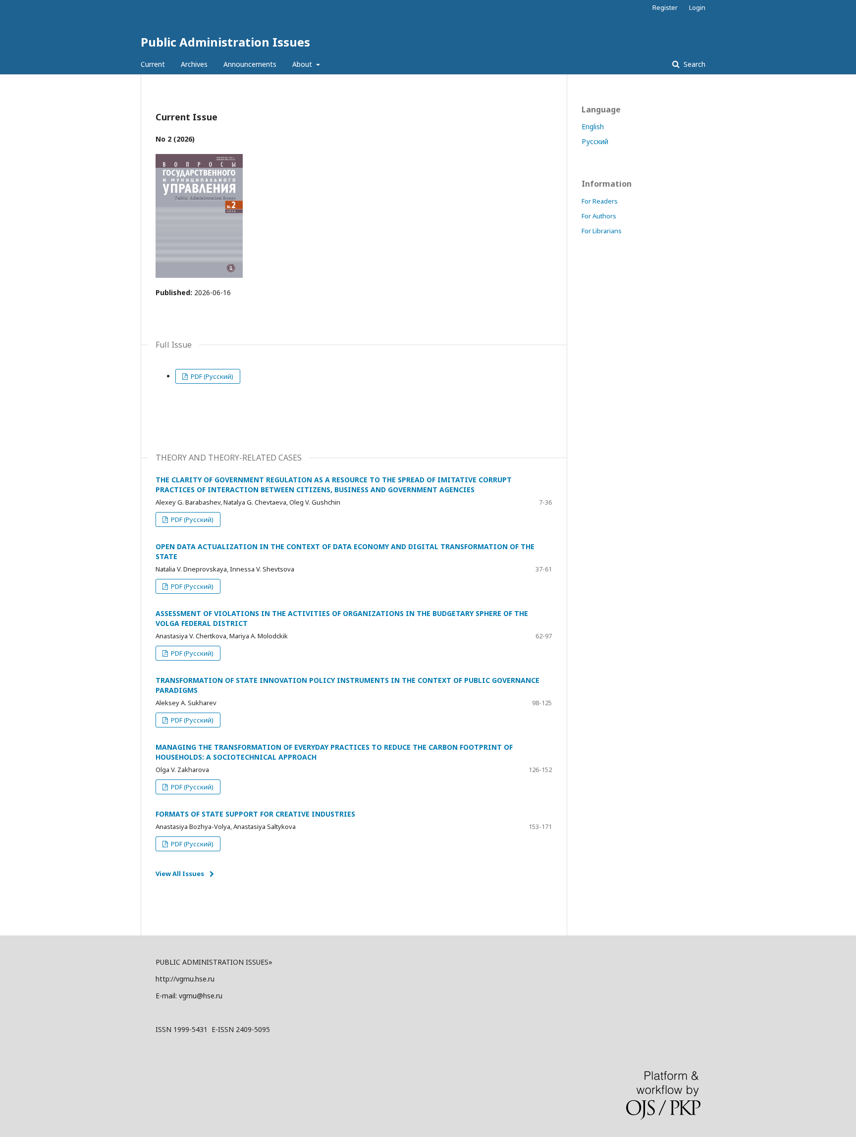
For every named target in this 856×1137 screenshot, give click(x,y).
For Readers (600, 201)
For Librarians (602, 230)
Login (697, 7)
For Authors (599, 215)
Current (153, 64)
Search (693, 64)
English (593, 126)
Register (665, 7)
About (303, 64)
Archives (194, 64)
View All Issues (180, 873)
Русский (595, 141)
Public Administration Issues (225, 42)
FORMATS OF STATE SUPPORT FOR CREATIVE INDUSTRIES (255, 814)
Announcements (249, 64)
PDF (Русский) (211, 376)
